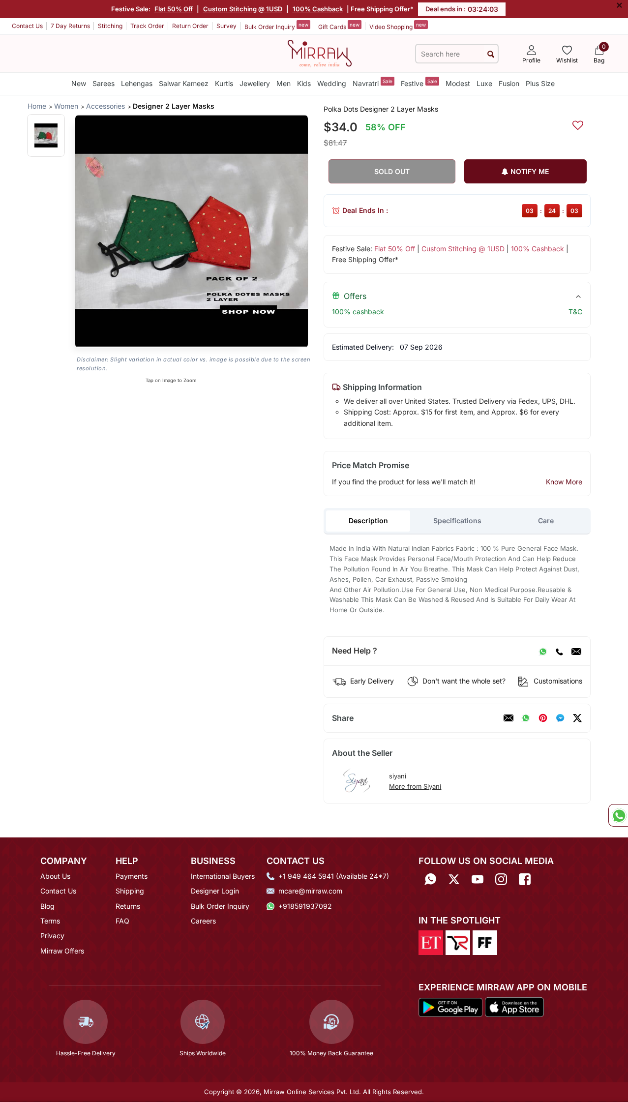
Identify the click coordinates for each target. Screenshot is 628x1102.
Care (546, 520)
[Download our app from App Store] (514, 1007)
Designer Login (215, 891)
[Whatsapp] (430, 879)
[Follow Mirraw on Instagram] (501, 879)
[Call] (559, 651)
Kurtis (224, 83)
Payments (132, 876)
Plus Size (540, 83)
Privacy (52, 935)
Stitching (110, 26)
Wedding (331, 83)
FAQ (122, 921)
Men (283, 83)
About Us (55, 876)
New (78, 83)
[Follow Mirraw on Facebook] (525, 879)
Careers (203, 921)
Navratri (372, 83)
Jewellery (254, 83)
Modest (458, 83)
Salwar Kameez (184, 83)
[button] (46, 135)
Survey (226, 26)
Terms (50, 921)
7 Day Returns (70, 26)
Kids (304, 83)
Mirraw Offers (62, 951)
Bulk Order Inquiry (276, 26)
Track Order (147, 26)
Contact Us (27, 26)
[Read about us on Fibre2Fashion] (485, 942)
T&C (575, 311)
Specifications (457, 520)
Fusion (509, 83)
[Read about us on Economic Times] (431, 942)
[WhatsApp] (543, 651)
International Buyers (223, 876)
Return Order (190, 26)
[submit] (491, 54)
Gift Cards (338, 26)
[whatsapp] (526, 718)
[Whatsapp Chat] (618, 815)
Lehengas (136, 83)
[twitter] (577, 718)
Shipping (130, 891)
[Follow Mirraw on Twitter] (454, 879)
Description (368, 520)
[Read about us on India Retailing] (458, 942)
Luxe (484, 83)
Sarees (103, 83)
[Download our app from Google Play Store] (451, 1007)
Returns (128, 906)
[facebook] (560, 718)
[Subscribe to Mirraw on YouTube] (477, 879)
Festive (419, 83)
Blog (47, 906)
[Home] (320, 53)
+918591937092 (305, 906)
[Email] (576, 651)
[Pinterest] (543, 718)
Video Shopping (397, 26)
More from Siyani (415, 786)
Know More (564, 481)
